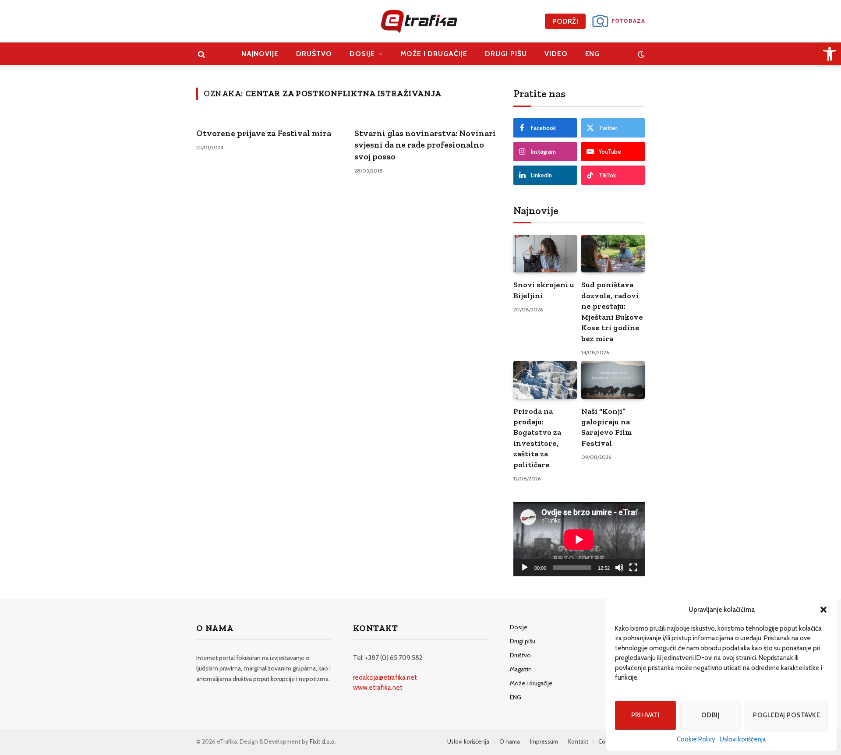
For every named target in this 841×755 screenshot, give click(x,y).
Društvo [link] (314, 53)
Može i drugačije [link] (433, 53)
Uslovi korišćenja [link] (743, 739)
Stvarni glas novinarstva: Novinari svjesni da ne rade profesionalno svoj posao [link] (425, 145)
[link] (829, 53)
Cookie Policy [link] (696, 739)
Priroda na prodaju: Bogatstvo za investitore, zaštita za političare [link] (537, 437)
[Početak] (524, 567)
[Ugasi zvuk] (619, 567)
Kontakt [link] (578, 741)
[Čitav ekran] (633, 567)
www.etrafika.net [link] (378, 687)
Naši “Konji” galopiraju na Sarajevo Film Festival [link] (606, 427)
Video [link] (556, 53)
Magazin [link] (521, 669)
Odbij (710, 715)
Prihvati (645, 715)
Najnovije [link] (260, 53)
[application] (579, 539)
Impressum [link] (544, 741)
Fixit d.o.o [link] (322, 741)
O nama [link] (509, 741)
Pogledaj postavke (786, 715)
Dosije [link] (362, 53)
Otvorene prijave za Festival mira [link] (263, 133)
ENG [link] (592, 53)
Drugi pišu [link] (506, 53)
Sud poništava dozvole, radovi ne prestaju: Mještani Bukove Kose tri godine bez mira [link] (612, 311)
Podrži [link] (565, 21)
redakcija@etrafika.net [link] (385, 677)
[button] (823, 609)
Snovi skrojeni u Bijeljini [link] (543, 290)
